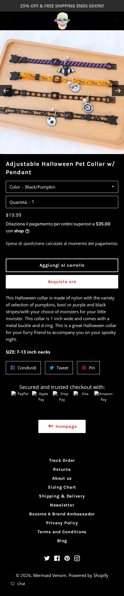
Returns (62, 469)
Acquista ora (62, 281)
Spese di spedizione (25, 243)
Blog (62, 540)
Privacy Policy (62, 522)
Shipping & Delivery (62, 496)
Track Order (62, 460)
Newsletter (62, 505)
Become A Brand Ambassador (62, 514)
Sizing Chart (62, 487)
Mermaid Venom (49, 575)
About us (62, 478)
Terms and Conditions (62, 531)
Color (15, 187)
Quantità (18, 202)
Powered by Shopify (88, 575)
